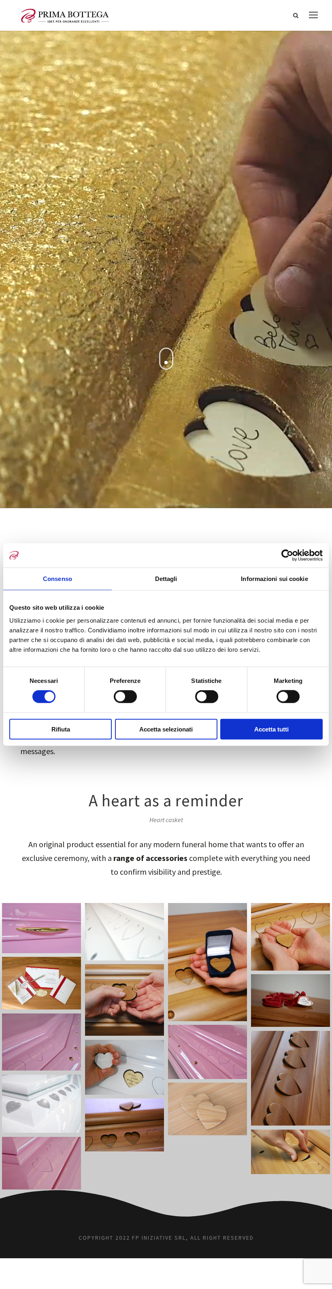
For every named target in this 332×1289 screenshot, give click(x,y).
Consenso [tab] (57, 578)
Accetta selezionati (166, 728)
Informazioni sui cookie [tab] (274, 578)
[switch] (125, 696)
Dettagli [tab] (166, 578)
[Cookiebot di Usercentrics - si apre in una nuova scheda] (287, 555)
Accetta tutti (271, 728)
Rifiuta (60, 728)
